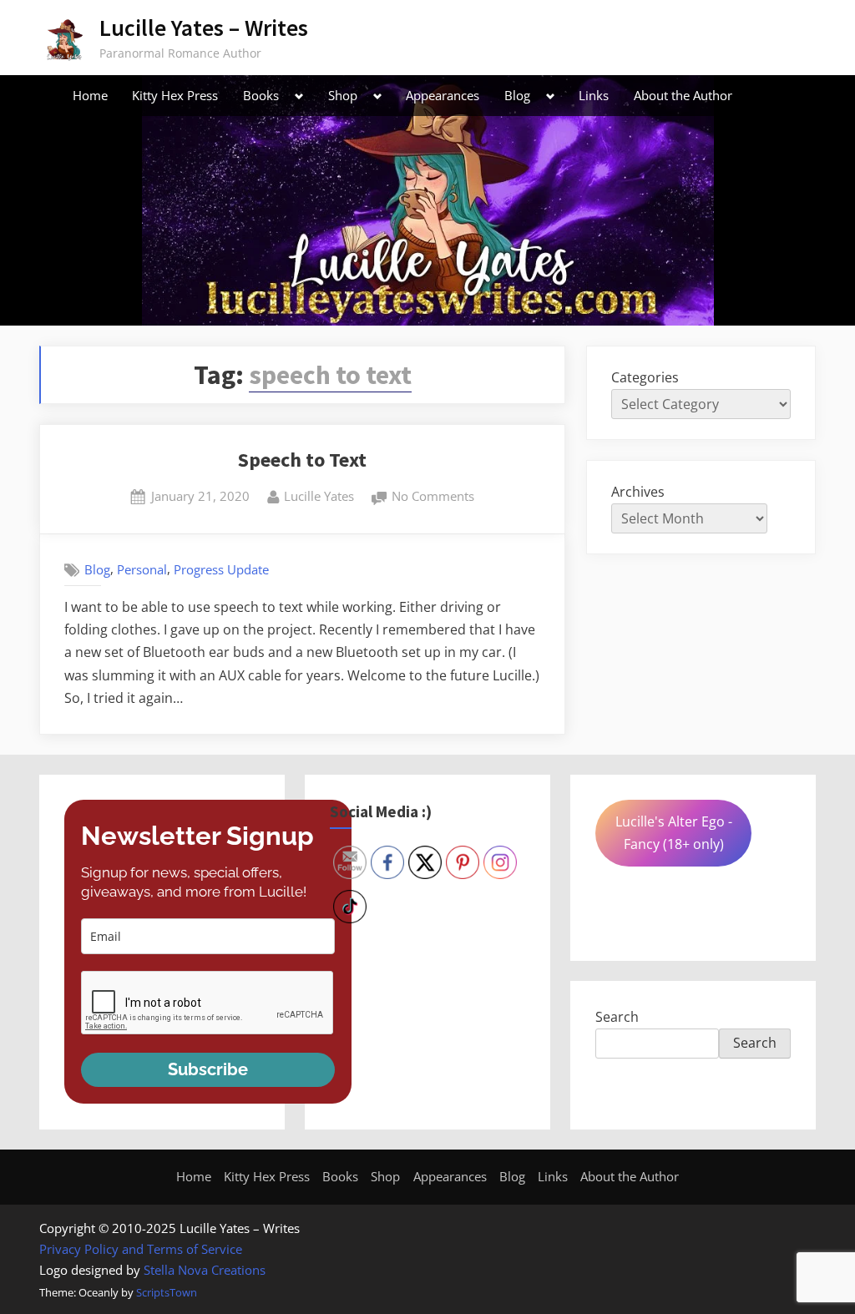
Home (90, 95)
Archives (638, 492)
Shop (342, 95)
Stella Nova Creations (205, 1269)
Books (261, 95)
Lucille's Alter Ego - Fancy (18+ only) (673, 832)
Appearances (442, 95)
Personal (142, 569)
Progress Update (221, 569)
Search (617, 1017)
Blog (517, 95)
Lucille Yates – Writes (203, 28)
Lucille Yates (319, 495)
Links (594, 95)
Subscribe (208, 1069)
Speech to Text (302, 460)
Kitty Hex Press (175, 95)
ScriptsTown (166, 1292)
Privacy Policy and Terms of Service (140, 1249)
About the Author (683, 95)
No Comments (433, 497)
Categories (645, 377)
